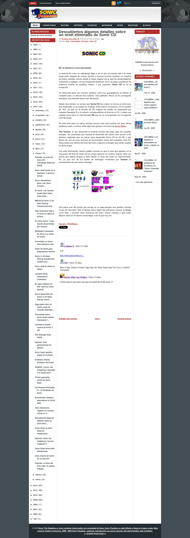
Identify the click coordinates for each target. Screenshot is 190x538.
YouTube (65, 25)
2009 (35, 499)
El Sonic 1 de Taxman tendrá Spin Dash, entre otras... (44, 193)
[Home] (43, 18)
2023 (35, 59)
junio (37, 139)
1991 (35, 518)
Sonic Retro (120, 126)
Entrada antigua (124, 318)
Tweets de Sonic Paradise (41, 35)
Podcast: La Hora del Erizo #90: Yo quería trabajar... (44, 466)
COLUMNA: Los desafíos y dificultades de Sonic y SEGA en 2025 (151, 142)
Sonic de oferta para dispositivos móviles (45, 250)
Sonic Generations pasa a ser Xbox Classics (43, 183)
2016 (35, 92)
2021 (35, 68)
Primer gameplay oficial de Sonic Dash (42, 380)
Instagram (107, 25)
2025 (35, 49)
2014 (35, 101)
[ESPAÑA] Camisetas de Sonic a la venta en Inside (44, 234)
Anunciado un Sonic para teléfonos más (44, 242)
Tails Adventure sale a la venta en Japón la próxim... (44, 214)
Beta (68, 41)
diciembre (40, 110)
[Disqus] (95, 276)
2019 (35, 78)
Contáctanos (49, 25)
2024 (35, 54)
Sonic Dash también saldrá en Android (44, 353)
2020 (35, 73)
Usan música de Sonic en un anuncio (44, 457)
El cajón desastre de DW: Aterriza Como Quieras (44, 287)
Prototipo (85, 41)
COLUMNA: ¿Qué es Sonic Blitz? (151, 121)
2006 (35, 514)
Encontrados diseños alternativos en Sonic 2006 (45, 400)
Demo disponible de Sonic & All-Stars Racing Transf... (43, 297)
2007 (35, 509)
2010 (35, 495)
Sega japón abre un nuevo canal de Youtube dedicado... (44, 307)
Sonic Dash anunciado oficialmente (45, 450)
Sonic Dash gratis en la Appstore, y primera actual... (45, 173)
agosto (38, 129)
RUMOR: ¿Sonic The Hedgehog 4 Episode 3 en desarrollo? (45, 370)
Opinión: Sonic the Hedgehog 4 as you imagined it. (44, 441)
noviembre (40, 115)
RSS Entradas (45, 3)
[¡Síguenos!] (119, 4)
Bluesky (147, 25)
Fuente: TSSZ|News (68, 224)
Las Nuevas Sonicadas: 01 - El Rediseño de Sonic (45, 390)
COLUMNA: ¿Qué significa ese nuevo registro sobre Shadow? (151, 103)
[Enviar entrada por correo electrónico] (101, 39)
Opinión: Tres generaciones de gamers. (43, 345)
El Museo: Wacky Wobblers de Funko (44, 361)
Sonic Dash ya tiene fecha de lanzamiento (43, 431)
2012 (35, 485)
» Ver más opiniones (143, 182)
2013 (35, 106)
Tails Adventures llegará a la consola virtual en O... (44, 410)
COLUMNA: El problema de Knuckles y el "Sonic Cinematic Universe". (151, 165)
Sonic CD (93, 41)
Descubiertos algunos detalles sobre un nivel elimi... (44, 421)
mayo (38, 143)
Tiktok (120, 25)
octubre (39, 120)
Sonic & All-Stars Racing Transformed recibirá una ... (45, 259)
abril (37, 148)
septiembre (40, 124)
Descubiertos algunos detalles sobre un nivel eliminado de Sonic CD (92, 33)
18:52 (75, 39)
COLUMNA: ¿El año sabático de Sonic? (151, 84)
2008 (35, 504)
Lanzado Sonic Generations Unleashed (41, 276)
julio (37, 134)
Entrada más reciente (68, 318)
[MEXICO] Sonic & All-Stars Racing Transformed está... (45, 203)
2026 (35, 44)
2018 (35, 82)
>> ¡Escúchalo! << (147, 70)
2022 (35, 63)
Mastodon (133, 25)
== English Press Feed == (95, 533)
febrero (38, 474)
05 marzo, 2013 (67, 39)
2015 (35, 97)
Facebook (92, 25)
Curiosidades (76, 41)
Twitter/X (78, 25)
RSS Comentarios (63, 3)
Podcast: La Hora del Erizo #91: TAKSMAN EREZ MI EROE (45, 161)
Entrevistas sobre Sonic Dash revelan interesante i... (44, 317)
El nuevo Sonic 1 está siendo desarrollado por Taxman (44, 224)
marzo (38, 153)
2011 (35, 490)
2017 (35, 87)
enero (38, 479)
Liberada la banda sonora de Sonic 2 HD (44, 327)
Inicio (33, 3)
